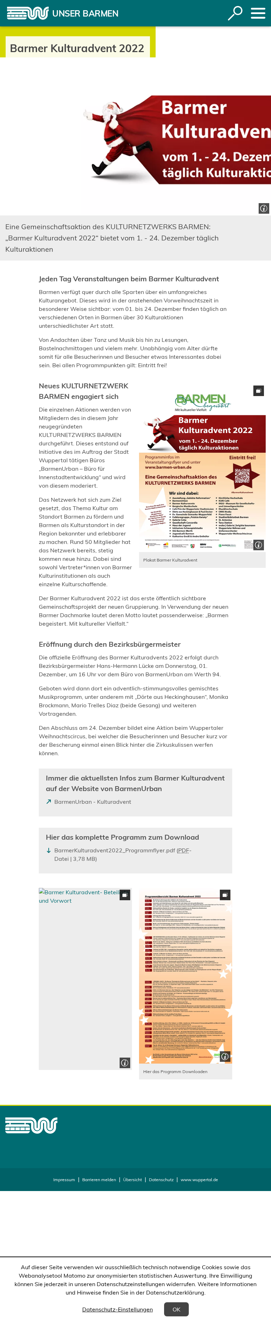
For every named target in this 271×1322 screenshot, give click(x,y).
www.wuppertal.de (199, 1179)
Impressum (64, 1179)
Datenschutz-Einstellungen (117, 1309)
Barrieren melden (99, 1179)
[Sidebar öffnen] (258, 13)
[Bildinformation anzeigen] (263, 207)
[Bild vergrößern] (202, 468)
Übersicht (132, 1179)
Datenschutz (161, 1179)
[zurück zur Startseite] (28, 13)
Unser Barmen (85, 13)
